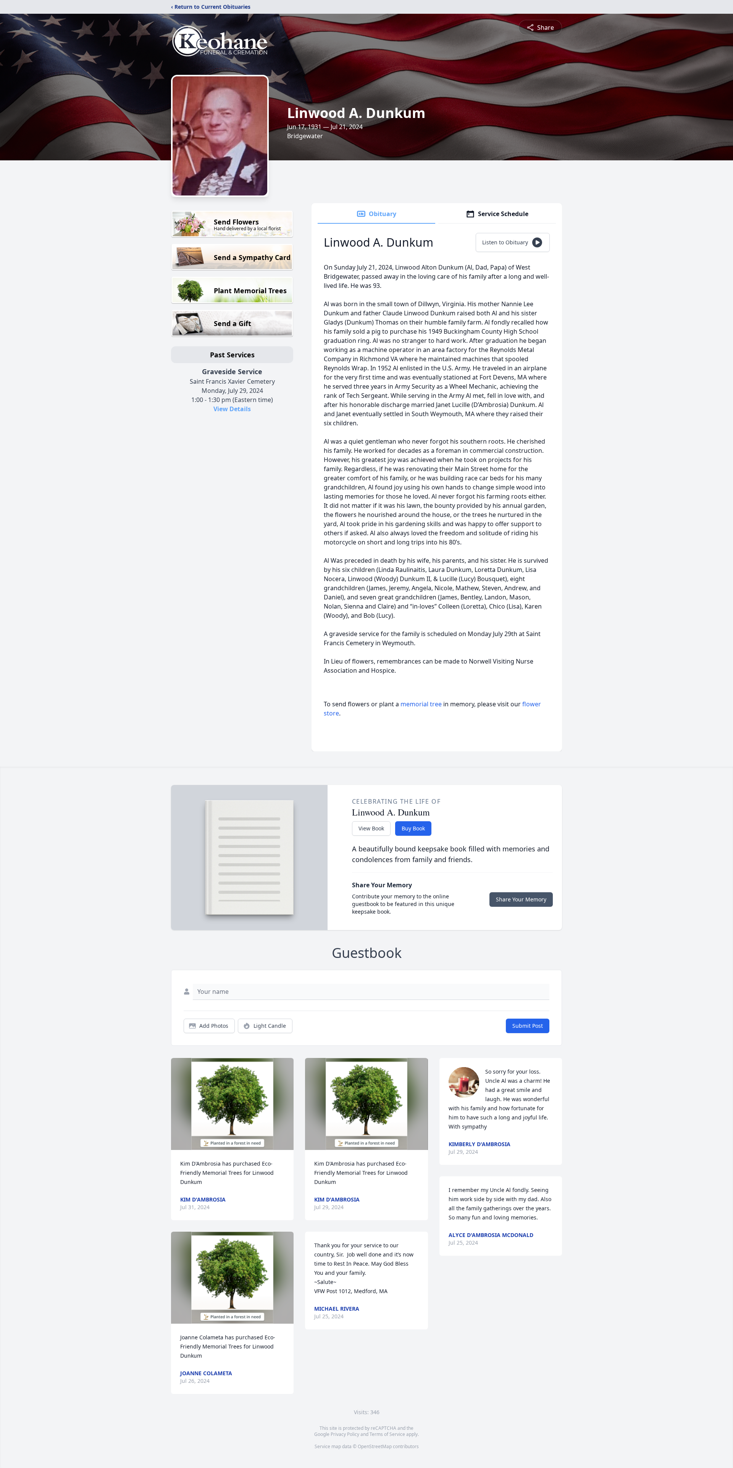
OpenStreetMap (375, 1446)
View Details (232, 409)
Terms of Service (387, 1434)
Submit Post (527, 1025)
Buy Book (413, 828)
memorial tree (421, 704)
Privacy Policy (345, 1434)
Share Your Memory (521, 899)
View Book (371, 828)
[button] (232, 1104)
